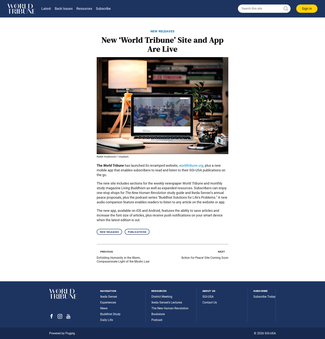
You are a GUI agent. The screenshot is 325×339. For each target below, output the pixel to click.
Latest (46, 9)
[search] (264, 9)
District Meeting (161, 296)
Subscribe (103, 9)
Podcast (156, 320)
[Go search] (285, 8)
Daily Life (106, 320)
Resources (84, 9)
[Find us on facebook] (51, 317)
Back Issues (64, 9)
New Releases (109, 232)
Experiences (108, 302)
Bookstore (158, 314)
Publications (137, 232)
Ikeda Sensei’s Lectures (166, 302)
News (104, 308)
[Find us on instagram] (60, 317)
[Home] (22, 9)
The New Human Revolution (169, 308)
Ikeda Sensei (108, 296)
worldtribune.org (191, 165)
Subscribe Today (264, 296)
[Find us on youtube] (68, 317)
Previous (106, 251)
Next (221, 251)
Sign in (307, 9)
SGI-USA (207, 296)
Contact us (209, 302)
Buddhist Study (110, 314)
